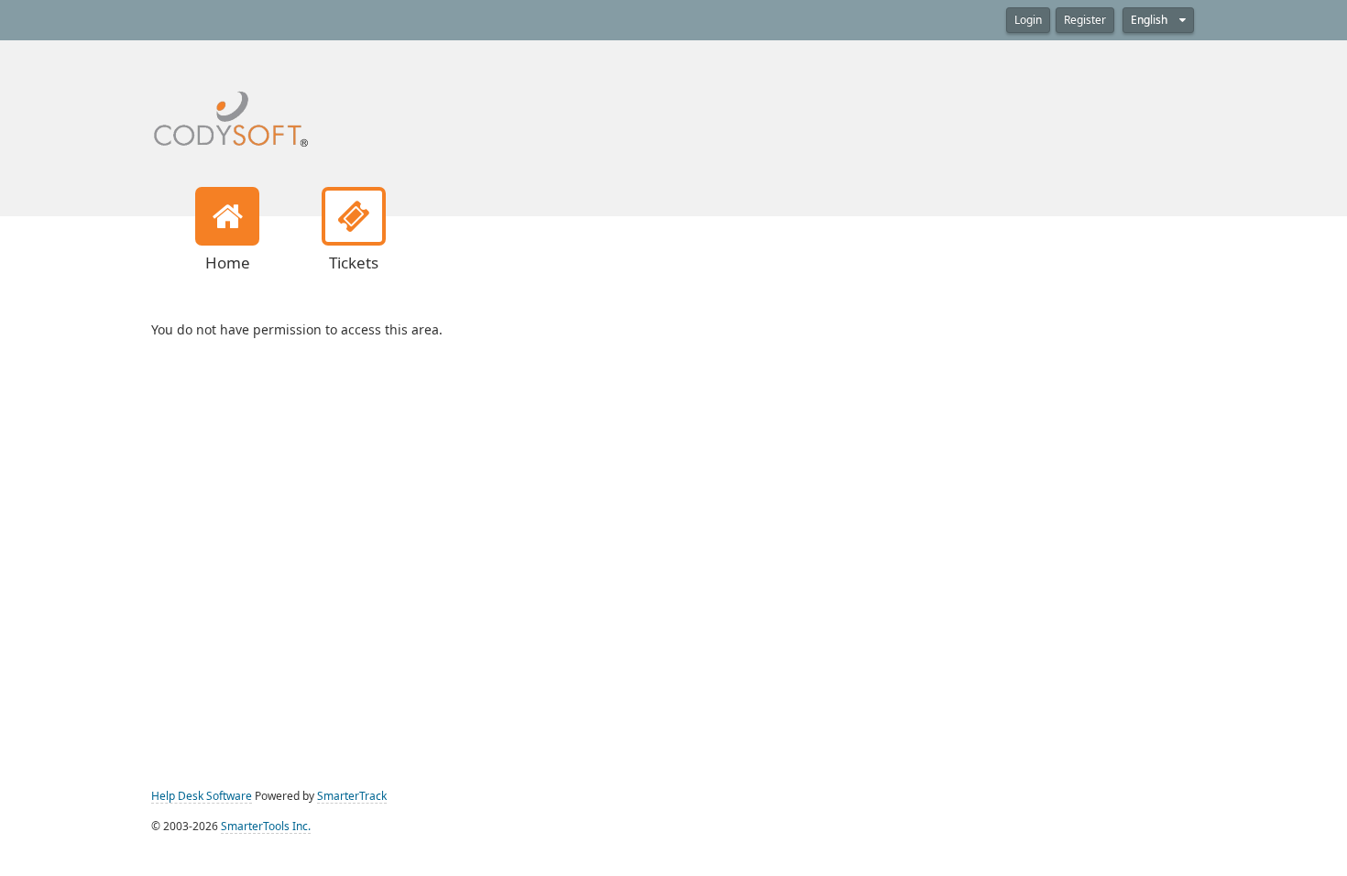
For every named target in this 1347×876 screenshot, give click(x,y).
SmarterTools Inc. (266, 826)
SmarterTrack (352, 796)
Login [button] (1028, 20)
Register (1085, 20)
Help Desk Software (201, 796)
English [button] (1150, 20)
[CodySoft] (231, 106)
